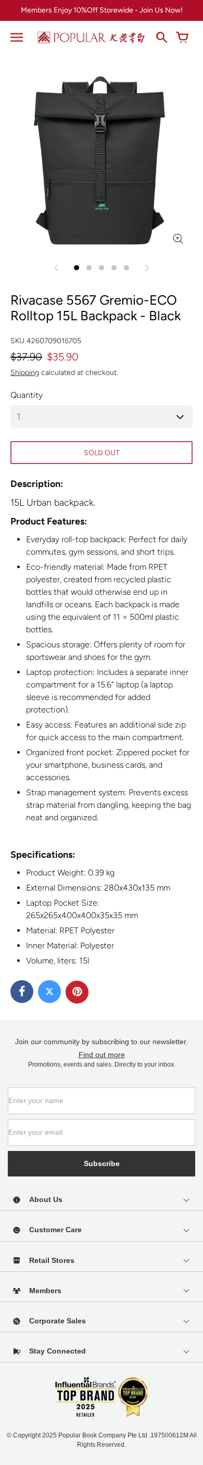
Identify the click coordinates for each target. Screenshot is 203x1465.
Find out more (102, 1054)
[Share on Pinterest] (77, 992)
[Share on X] (49, 991)
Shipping (24, 372)
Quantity (26, 395)
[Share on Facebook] (21, 991)
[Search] (161, 37)
